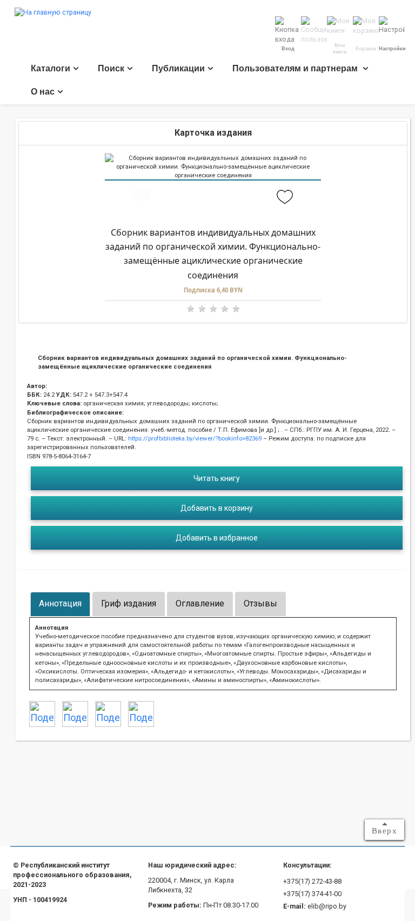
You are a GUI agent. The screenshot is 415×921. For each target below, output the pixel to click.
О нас (43, 91)
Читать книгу (216, 478)
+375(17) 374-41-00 (312, 894)
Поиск (111, 68)
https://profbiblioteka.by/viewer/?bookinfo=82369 (194, 438)
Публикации (178, 68)
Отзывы (260, 603)
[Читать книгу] (141, 197)
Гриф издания (128, 603)
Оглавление (200, 603)
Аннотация (60, 603)
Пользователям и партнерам (296, 68)
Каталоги (50, 68)
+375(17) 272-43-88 (312, 881)
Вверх (385, 830)
